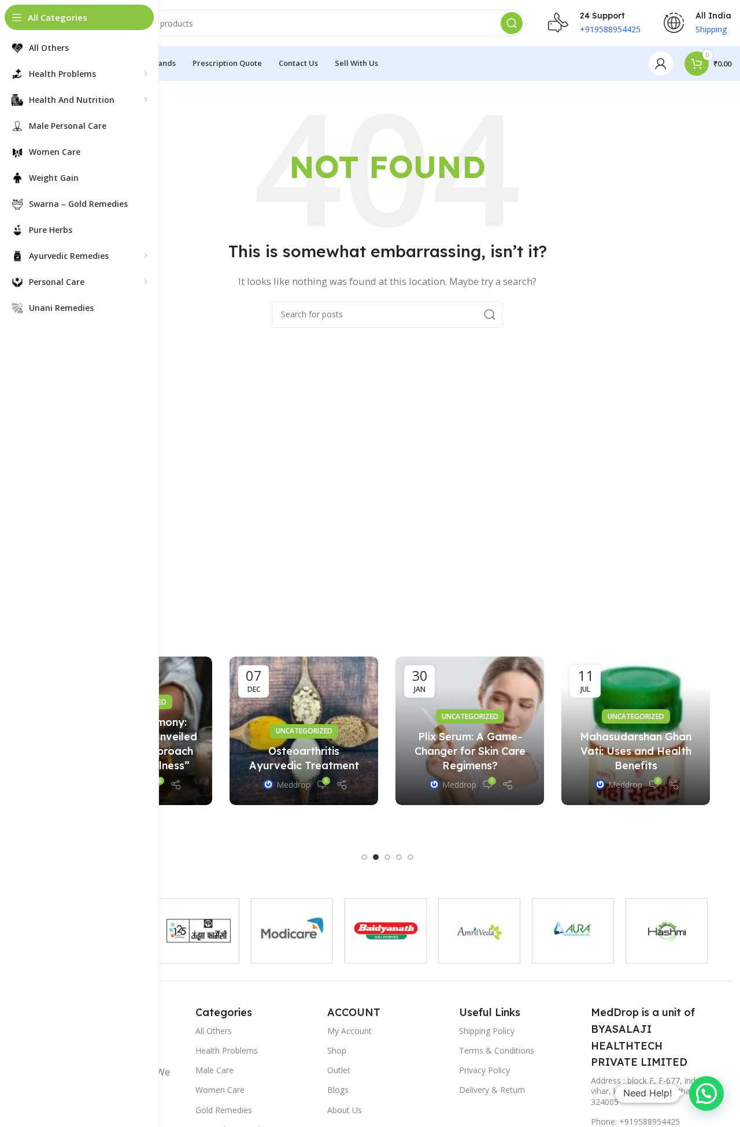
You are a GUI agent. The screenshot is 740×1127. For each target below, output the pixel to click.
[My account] (661, 63)
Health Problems (226, 1050)
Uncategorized (304, 731)
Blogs (338, 1089)
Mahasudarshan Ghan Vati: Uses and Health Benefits (635, 751)
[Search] (512, 23)
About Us (344, 1109)
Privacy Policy (484, 1070)
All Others (213, 1030)
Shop (336, 1050)
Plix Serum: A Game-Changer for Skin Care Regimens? (470, 751)
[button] (364, 857)
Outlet (338, 1070)
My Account (349, 1030)
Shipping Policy (487, 1030)
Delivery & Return (492, 1089)
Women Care (220, 1089)
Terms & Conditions (496, 1050)
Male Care (214, 1070)
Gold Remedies (223, 1109)
